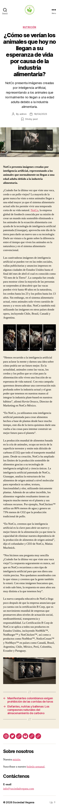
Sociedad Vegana (23, 802)
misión (16, 759)
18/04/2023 (40, 113)
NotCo (34, 210)
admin (23, 113)
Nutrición (29, 27)
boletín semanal (36, 766)
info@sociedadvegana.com (18, 788)
